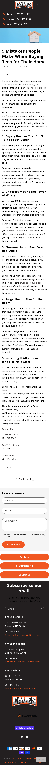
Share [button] (7, 74)
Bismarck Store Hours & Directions (22, 635)
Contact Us (7, 429)
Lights (30, 178)
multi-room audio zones (32, 282)
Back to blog (26, 479)
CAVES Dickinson (10, 445)
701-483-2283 (24, 19)
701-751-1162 (24, 14)
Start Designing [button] (24, 565)
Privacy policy (10, 762)
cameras (6, 338)
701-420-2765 (21, 24)
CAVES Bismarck (10, 434)
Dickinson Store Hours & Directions (22, 661)
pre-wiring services (17, 234)
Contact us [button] (24, 574)
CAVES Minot (8, 455)
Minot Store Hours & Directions (21, 688)
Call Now (24, 557)
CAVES (13, 758)
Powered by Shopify (24, 758)
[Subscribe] (41, 609)
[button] (5, 5)
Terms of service (25, 762)
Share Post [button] (9, 467)
